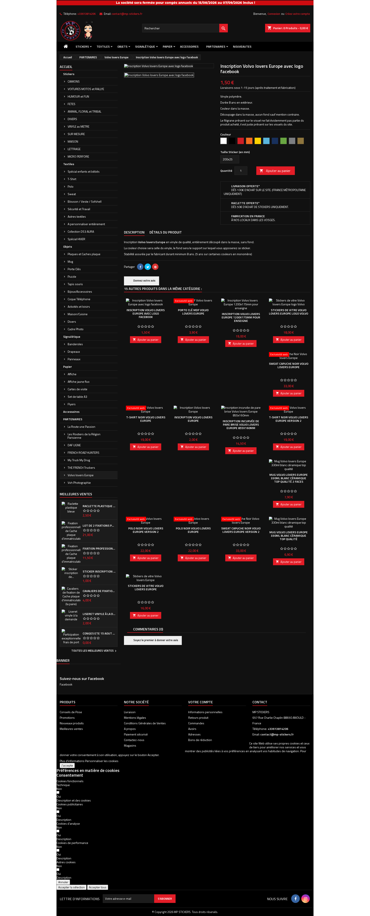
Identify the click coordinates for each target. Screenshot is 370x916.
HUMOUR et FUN (78, 96)
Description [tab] (134, 232)
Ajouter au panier (275, 170)
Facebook (66, 684)
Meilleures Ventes (76, 494)
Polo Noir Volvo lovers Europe (193, 530)
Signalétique (145, 46)
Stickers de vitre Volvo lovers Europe (145, 587)
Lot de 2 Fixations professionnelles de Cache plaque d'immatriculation (99, 525)
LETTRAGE (74, 149)
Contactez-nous (134, 740)
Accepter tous (97, 887)
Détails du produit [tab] (165, 232)
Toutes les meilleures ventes (94, 651)
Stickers (82, 46)
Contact (259, 702)
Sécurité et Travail (79, 209)
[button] (74, 800)
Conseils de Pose (71, 712)
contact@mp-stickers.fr (127, 14)
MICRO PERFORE (78, 156)
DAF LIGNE (74, 445)
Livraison (130, 712)
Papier (167, 46)
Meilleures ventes (71, 728)
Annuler (63, 882)
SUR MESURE (76, 134)
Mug (70, 261)
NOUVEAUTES (242, 46)
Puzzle (72, 276)
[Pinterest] (155, 267)
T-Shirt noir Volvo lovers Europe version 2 (288, 419)
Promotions (67, 717)
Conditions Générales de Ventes (145, 723)
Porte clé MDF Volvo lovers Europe (193, 312)
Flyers (72, 404)
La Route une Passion (81, 426)
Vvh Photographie (79, 482)
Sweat (72, 194)
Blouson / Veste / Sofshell (84, 201)
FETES (71, 104)
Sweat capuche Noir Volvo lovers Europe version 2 (241, 530)
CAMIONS (74, 81)
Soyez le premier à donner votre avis (155, 640)
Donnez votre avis (144, 280)
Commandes (196, 723)
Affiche (72, 374)
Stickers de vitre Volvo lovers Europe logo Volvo (288, 312)
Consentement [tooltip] (70, 775)
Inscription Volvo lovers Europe (193, 419)
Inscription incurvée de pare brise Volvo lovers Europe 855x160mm (241, 424)
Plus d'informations (72, 761)
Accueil (66, 66)
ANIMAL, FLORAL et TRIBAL (84, 111)
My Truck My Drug (79, 460)
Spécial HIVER (76, 239)
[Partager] (140, 267)
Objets (122, 46)
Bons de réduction (200, 740)
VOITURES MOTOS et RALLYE (86, 89)
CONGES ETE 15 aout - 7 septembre (99, 633)
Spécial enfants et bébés (84, 171)
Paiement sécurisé (136, 734)
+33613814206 (86, 14)
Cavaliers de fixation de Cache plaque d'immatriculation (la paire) (99, 591)
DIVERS (72, 119)
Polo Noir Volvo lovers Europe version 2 (145, 530)
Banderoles (75, 344)
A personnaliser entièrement (86, 224)
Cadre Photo (76, 329)
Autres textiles (77, 216)
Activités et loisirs (79, 306)
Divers (72, 321)
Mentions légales (135, 717)
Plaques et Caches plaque (84, 254)
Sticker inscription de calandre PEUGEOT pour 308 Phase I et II (99, 571)
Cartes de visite (77, 389)
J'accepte (67, 765)
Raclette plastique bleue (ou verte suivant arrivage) (99, 506)
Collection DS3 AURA (81, 231)
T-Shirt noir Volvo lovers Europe (145, 419)
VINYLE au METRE (78, 126)
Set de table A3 (77, 396)
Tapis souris (75, 284)
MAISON (73, 141)
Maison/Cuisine (78, 314)
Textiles (103, 46)
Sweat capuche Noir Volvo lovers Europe (288, 365)
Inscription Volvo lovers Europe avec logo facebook (146, 313)
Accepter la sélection (71, 887)
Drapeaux (74, 351)
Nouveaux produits (72, 723)
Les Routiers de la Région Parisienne (83, 436)
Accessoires (189, 46)
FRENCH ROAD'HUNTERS (83, 452)
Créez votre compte (297, 14)
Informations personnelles (205, 712)
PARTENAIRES (215, 46)
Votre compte (200, 702)
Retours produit (198, 717)
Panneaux (74, 359)
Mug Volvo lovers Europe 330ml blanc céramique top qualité (288, 535)
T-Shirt (72, 179)
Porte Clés (74, 269)
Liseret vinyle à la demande (99, 614)
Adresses (194, 734)
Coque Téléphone (79, 299)
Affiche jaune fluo (79, 381)
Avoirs (192, 728)
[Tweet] (148, 267)
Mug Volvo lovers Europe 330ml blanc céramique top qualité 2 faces (288, 478)
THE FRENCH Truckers (81, 467)
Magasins (130, 745)
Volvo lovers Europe (81, 475)
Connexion (274, 14)
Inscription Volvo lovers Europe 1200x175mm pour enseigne (241, 317)
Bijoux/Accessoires (80, 291)
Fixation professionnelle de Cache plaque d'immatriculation (99, 548)
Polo (70, 186)
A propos (130, 728)
